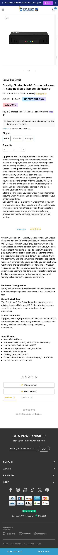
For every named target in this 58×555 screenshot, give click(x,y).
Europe (29, 138)
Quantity (7, 145)
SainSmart (15, 80)
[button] (3, 9)
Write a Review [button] (30, 385)
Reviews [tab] (8, 397)
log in (24, 124)
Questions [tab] (25, 397)
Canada (17, 138)
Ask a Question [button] (30, 391)
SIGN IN (48, 3)
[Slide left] (23, 71)
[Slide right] (35, 71)
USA (6, 138)
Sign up (15, 124)
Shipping (6, 128)
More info (21, 229)
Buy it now (43, 551)
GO (44, 448)
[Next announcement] (56, 3)
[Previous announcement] (2, 3)
